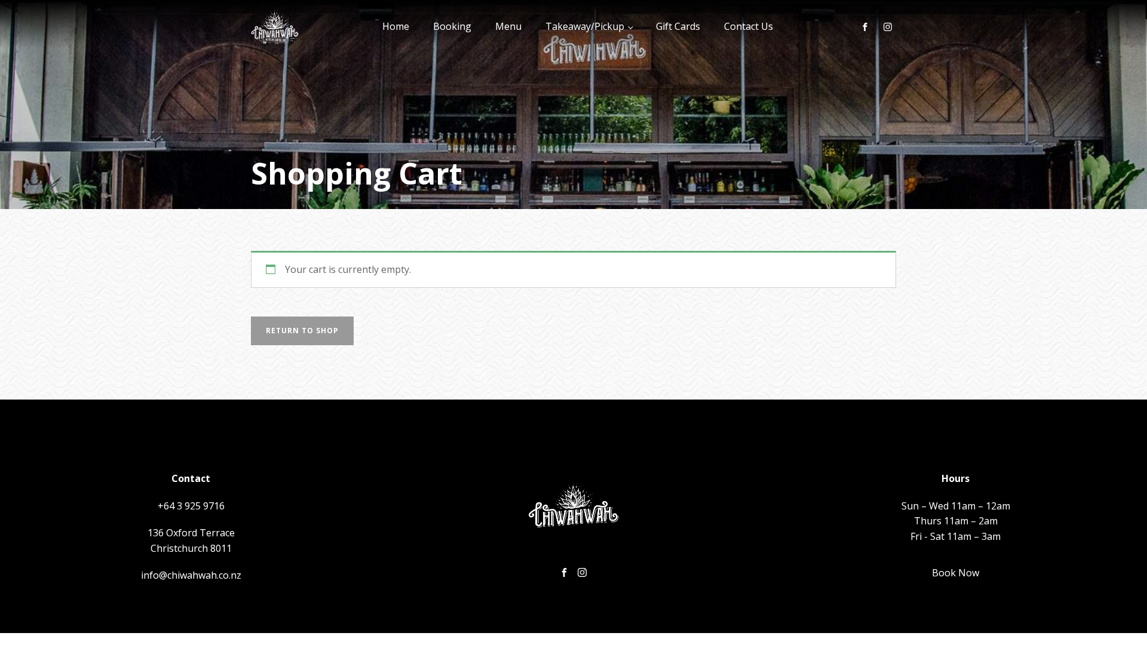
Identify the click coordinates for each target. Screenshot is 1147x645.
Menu (508, 26)
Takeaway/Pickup (584, 26)
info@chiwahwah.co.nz (191, 575)
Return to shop (302, 330)
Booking (452, 26)
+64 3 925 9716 (191, 505)
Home (395, 26)
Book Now (955, 572)
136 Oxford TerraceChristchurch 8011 (191, 540)
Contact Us (748, 26)
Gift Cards (678, 26)
